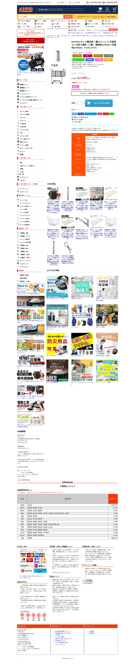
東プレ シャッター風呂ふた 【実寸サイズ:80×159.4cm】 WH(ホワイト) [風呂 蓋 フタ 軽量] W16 (110, 205)
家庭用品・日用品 (75, 23)
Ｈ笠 (21, 133)
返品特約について (60, 640)
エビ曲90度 (23, 123)
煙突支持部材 (23, 278)
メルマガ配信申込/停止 (62, 642)
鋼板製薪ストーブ (24, 87)
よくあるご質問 (75, 2)
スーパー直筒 (23, 209)
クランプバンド (24, 266)
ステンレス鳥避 (24, 145)
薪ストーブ (104, 16)
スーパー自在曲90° (25, 224)
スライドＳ (23, 117)
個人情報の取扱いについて (63, 631)
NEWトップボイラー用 (26, 148)
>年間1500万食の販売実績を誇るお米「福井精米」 (30, 307)
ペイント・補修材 (42, 21)
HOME (48, 35)
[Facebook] (81, 114)
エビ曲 (21, 172)
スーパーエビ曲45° (25, 218)
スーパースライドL (25, 215)
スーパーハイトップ (25, 260)
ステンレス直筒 (24, 111)
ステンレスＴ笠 (24, 136)
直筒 (21, 162)
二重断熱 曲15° (24, 245)
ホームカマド (23, 103)
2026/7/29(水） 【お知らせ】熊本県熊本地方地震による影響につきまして (30, 33)
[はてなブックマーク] (90, 114)
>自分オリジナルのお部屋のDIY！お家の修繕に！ (30, 411)
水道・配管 (90, 26)
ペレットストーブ (24, 94)
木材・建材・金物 (109, 23)
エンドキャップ (24, 177)
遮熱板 (21, 154)
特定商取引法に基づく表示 (110, 33)
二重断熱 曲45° (24, 251)
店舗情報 (91, 633)
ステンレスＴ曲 (24, 130)
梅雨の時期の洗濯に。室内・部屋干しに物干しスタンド (57, 328)
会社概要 (91, 631)
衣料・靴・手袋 (75, 26)
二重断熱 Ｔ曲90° (25, 254)
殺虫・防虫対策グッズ (77, 355)
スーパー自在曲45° (25, 221)
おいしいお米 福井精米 (52, 382)
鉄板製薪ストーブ (24, 90)
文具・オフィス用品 (93, 23)
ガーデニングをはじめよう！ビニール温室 (82, 383)
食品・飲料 (107, 21)
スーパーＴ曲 (23, 200)
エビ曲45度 (23, 126)
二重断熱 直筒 (24, 233)
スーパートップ (24, 188)
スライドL (22, 120)
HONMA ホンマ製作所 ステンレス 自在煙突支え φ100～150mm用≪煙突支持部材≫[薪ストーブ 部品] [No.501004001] (67, 259)
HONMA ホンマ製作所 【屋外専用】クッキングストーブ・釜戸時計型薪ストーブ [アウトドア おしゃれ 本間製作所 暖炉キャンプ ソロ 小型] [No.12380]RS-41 (53, 207)
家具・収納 (40, 23)
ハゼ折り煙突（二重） (65, 35)
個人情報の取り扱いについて (93, 33)
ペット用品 (23, 23)
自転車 (39, 26)
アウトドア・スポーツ (59, 21)
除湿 (109, 16)
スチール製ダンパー (25, 139)
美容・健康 (57, 26)
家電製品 (90, 21)
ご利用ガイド (63, 2)
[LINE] (111, 114)
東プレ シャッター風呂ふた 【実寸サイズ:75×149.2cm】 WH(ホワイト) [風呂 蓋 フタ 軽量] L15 (96, 233)
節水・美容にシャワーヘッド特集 (55, 298)
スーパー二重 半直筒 (25, 242)
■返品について (75, 109)
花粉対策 (113, 16)
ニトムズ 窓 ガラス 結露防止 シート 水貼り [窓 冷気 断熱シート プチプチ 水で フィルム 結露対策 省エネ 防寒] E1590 (96, 205)
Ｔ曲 (23, 174)
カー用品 (56, 23)
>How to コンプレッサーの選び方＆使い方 (28, 294)
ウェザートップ (24, 191)
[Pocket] (99, 114)
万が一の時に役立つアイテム (54, 355)
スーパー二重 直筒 (25, 239)
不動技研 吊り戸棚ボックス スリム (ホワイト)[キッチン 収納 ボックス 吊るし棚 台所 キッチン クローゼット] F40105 (110, 233)
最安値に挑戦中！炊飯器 (102, 355)
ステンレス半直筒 (24, 114)
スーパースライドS (25, 203)
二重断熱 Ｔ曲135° (25, 257)
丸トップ (22, 151)
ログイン (89, 30)
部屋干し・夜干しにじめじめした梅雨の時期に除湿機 (107, 299)
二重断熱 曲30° (24, 248)
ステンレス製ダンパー (26, 206)
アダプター (23, 180)
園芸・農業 (74, 21)
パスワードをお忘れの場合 (100, 30)
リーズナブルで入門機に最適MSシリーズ (31, 100)
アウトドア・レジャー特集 (103, 382)
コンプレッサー (96, 16)
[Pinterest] (106, 114)
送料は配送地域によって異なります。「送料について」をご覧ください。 (91, 89)
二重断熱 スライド (25, 236)
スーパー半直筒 (24, 212)
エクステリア (108, 26)
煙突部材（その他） (25, 281)
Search (68, 16)
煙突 (58, 35)
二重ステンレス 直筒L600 (27, 166)
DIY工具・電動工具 (25, 21)
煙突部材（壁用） (24, 275)
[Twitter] (74, 114)
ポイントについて (60, 644)
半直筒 (21, 169)
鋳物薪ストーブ (24, 84)
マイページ (81, 30)
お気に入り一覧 (72, 30)
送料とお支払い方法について (75, 33)
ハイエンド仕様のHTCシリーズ (28, 97)
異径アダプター (24, 142)
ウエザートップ (24, 263)
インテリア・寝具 (25, 26)
